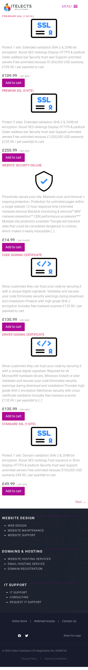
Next (80, 502)
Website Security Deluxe (22, 165)
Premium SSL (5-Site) (18, 90)
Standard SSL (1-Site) (19, 424)
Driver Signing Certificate (23, 334)
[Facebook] (19, 636)
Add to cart (13, 83)
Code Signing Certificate (22, 255)
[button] (70, 6)
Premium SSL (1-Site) (18, 16)
